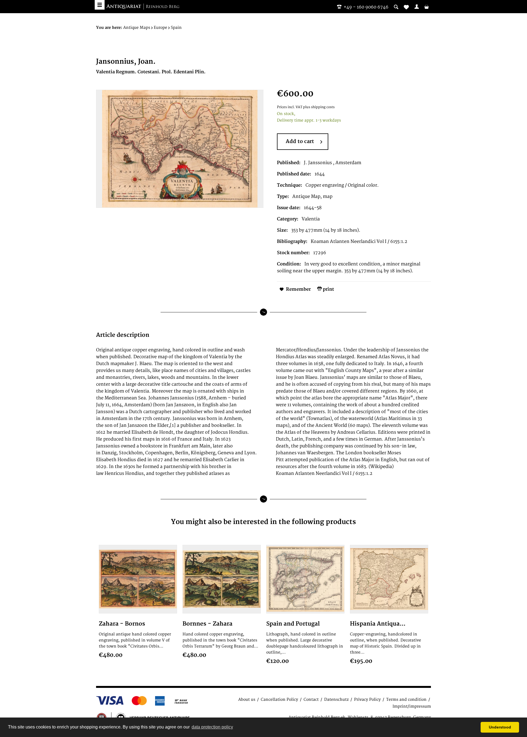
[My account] (416, 6)
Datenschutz (336, 699)
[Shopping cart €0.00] (426, 6)
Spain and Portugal (293, 623)
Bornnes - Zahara (207, 623)
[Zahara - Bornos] (138, 579)
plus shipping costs (319, 107)
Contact (311, 699)
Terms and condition (406, 699)
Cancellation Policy (279, 699)
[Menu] (100, 5)
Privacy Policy (367, 699)
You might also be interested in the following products (263, 522)
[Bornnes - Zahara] (222, 579)
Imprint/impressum (412, 706)
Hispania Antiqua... (377, 623)
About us (246, 699)
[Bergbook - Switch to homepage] (142, 7)
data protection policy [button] (212, 727)
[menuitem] (416, 6)
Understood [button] (500, 727)
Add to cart (300, 141)
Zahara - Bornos (122, 623)
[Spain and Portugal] (305, 579)
